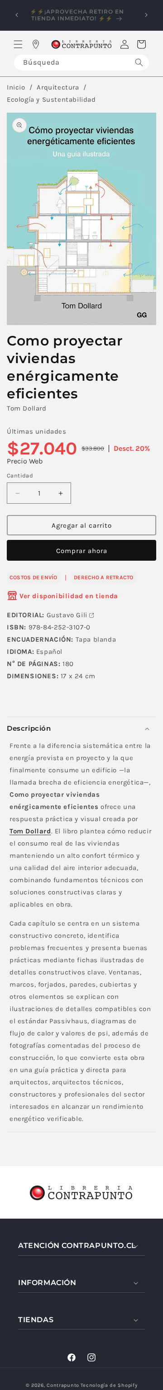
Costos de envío (34, 577)
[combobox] (81, 63)
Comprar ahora (81, 551)
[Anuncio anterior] (17, 15)
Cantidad (20, 475)
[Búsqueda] (139, 63)
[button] (18, 44)
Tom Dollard (27, 408)
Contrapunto (63, 1385)
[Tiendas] (36, 44)
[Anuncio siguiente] (146, 15)
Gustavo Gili (67, 615)
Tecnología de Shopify (109, 1385)
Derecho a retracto (103, 577)
